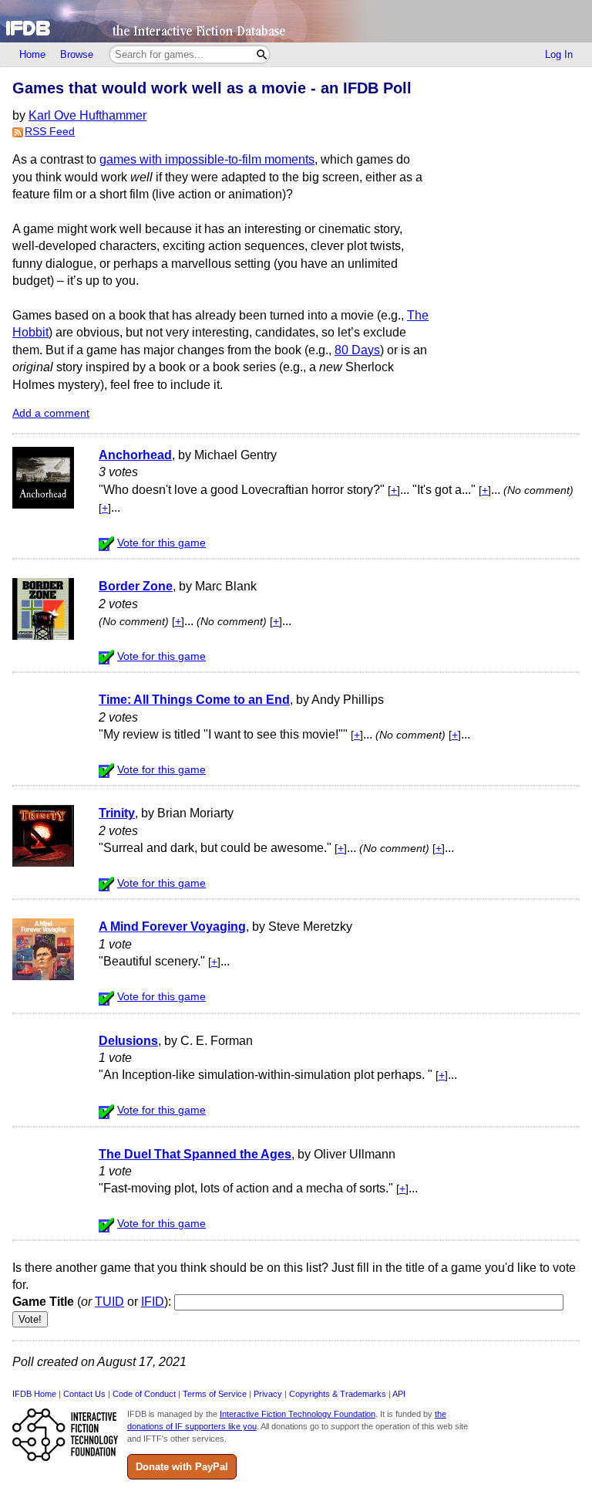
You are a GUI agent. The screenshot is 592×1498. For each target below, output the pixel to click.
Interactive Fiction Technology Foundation (297, 1414)
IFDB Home (34, 1393)
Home (32, 54)
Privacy (268, 1393)
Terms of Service (215, 1393)
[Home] (296, 21)
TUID (109, 1301)
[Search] (261, 54)
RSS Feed (50, 131)
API (398, 1393)
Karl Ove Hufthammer (87, 115)
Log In (559, 54)
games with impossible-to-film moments (206, 159)
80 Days (357, 350)
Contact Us (84, 1393)
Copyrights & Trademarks (337, 1393)
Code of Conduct (144, 1393)
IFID (152, 1301)
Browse (76, 54)
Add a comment (50, 413)
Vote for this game (161, 543)
